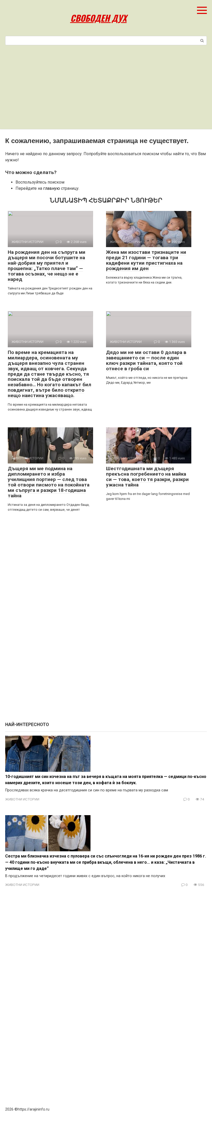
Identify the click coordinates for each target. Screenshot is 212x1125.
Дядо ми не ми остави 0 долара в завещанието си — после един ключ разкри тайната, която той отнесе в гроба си (146, 360)
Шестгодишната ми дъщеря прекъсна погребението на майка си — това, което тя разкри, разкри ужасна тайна (147, 477)
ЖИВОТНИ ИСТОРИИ (22, 799)
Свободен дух (98, 18)
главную (51, 188)
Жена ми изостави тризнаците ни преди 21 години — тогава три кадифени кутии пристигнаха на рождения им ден (146, 260)
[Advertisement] (106, 90)
